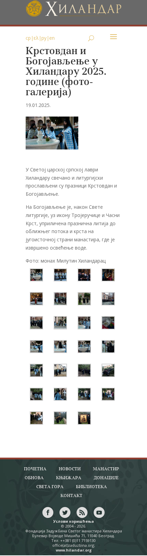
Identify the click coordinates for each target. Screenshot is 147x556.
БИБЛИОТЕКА (91, 487)
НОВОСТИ (70, 469)
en (52, 38)
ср (28, 38)
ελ (36, 38)
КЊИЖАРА (68, 478)
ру (43, 38)
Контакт (71, 496)
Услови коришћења (73, 521)
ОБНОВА (34, 478)
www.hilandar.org (74, 550)
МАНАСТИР (106, 469)
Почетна (35, 469)
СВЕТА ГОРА (50, 487)
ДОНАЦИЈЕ (106, 478)
